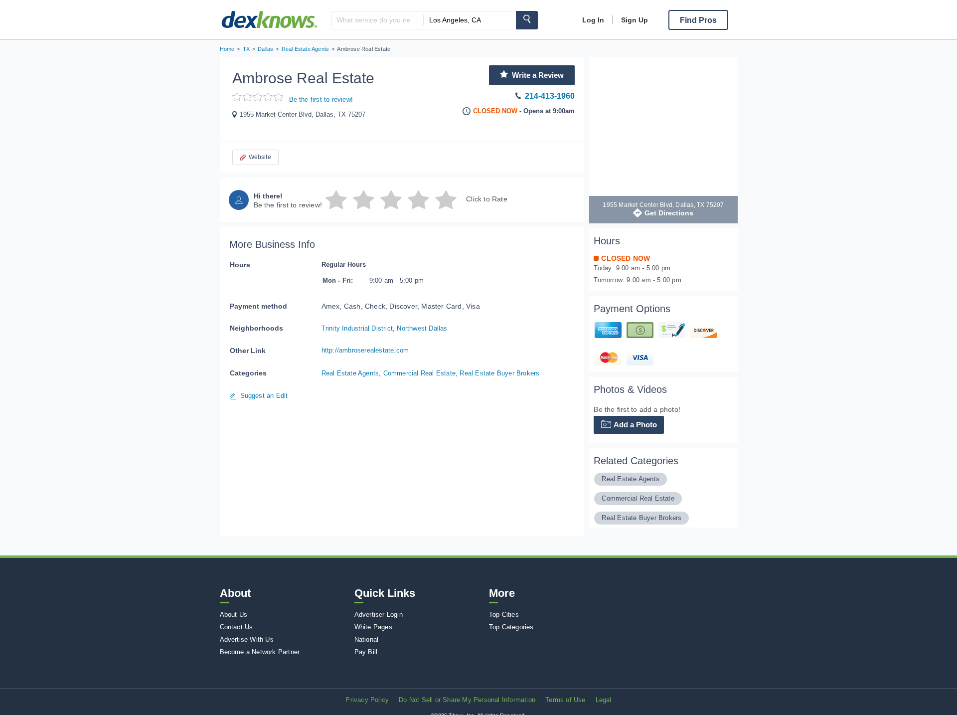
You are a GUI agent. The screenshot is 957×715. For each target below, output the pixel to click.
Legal (604, 700)
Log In (593, 20)
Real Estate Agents (350, 373)
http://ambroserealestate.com (365, 350)
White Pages (373, 627)
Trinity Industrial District (357, 328)
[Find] (527, 20)
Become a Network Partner (260, 652)
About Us (234, 614)
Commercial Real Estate (419, 373)
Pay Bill (366, 652)
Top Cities (504, 614)
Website (260, 157)
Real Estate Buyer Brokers (499, 373)
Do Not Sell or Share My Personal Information (467, 700)
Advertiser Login (378, 614)
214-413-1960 (550, 96)
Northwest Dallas (422, 328)
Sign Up (634, 20)
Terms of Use (565, 700)
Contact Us (236, 627)
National (366, 639)
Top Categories (511, 627)
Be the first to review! (321, 99)
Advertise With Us (247, 639)
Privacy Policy (367, 700)
